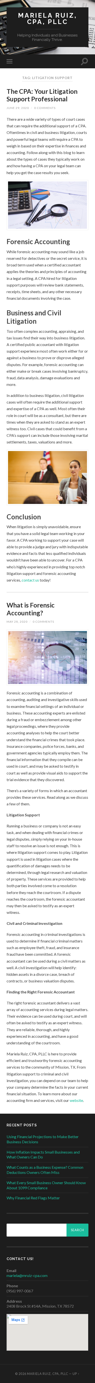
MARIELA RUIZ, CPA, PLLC (47, 18)
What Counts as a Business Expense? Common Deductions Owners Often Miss (45, 1170)
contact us (30, 580)
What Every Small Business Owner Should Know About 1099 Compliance (46, 1185)
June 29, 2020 (18, 108)
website (76, 1100)
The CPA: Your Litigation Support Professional (42, 95)
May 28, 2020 (17, 621)
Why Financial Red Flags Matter (33, 1197)
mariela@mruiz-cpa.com (27, 1275)
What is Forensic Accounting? (31, 609)
